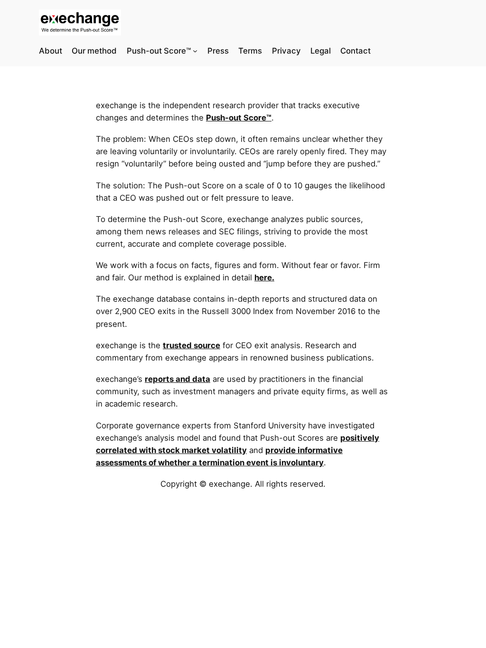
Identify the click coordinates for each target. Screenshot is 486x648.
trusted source (191, 345)
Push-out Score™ (238, 117)
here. (264, 277)
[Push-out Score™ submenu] (195, 50)
